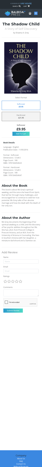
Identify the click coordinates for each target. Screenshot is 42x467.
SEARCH (15, 6)
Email (5, 266)
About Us (21, 458)
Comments (8, 287)
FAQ (21, 461)
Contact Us (21, 464)
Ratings (6, 276)
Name (5, 257)
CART (25, 6)
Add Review (10, 252)
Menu (37, 13)
